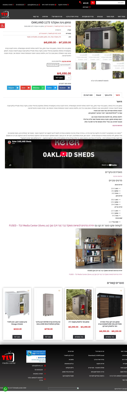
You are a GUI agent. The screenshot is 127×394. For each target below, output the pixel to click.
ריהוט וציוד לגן (49, 26)
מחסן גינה (41, 37)
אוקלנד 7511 (54, 37)
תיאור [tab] (118, 95)
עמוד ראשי (121, 16)
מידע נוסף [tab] (108, 95)
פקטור (29, 37)
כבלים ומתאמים (69, 364)
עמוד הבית (68, 26)
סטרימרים (71, 351)
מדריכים (124, 359)
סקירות (125, 364)
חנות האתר (110, 16)
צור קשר (36, 16)
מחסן (45, 37)
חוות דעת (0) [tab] (88, 95)
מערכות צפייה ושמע (68, 372)
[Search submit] (93, 2)
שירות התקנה (100, 364)
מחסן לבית (34, 37)
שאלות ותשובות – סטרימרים (96, 368)
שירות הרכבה (66, 61)
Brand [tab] (98, 95)
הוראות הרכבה (117, 125)
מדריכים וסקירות (88, 16)
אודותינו (45, 16)
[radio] (65, 64)
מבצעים (100, 16)
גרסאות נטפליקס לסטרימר (96, 376)
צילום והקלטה (70, 368)
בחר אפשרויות (110, 337)
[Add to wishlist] (78, 24)
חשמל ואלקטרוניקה (68, 376)
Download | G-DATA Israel (96, 355)
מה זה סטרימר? (57, 16)
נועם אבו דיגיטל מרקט (121, 389)
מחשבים (71, 359)
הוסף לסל (59, 77)
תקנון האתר (123, 368)
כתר (49, 37)
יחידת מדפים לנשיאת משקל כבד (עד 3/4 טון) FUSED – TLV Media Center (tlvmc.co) (51, 225)
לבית (59, 33)
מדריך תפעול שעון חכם (97, 372)
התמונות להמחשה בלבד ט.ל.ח (118, 376)
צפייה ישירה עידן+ (72, 16)
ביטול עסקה (123, 372)
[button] (2, 25)
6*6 (60, 37)
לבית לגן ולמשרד (59, 26)
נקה (69, 68)
